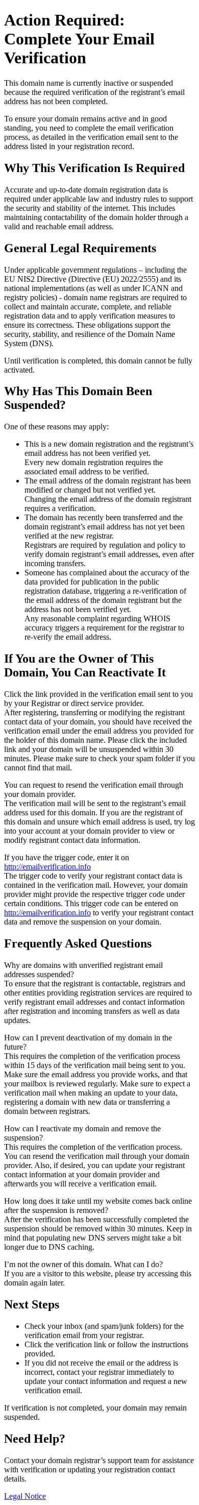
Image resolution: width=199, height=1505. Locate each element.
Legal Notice (25, 1496)
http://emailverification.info (47, 866)
